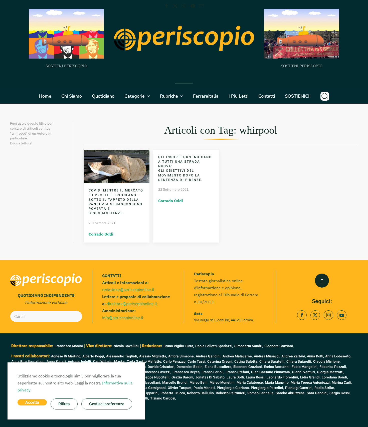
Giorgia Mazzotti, (330, 372)
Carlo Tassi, (197, 361)
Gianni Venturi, (304, 372)
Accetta (32, 402)
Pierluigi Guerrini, (299, 387)
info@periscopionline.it (122, 317)
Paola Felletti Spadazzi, (214, 346)
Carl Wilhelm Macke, (109, 361)
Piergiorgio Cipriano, (233, 387)
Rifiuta (64, 404)
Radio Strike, (324, 387)
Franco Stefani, (238, 372)
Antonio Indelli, (80, 361)
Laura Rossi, (255, 377)
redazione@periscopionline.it (128, 289)
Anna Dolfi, (315, 356)
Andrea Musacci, (267, 356)
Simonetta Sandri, (248, 346)
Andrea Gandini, (208, 356)
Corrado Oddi (101, 234)
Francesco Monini (69, 346)
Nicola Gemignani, (151, 387)
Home (45, 96)
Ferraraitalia (206, 96)
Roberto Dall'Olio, (201, 393)
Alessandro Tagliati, (122, 356)
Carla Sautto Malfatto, (144, 361)
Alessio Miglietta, (153, 356)
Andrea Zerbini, (293, 356)
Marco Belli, (199, 382)
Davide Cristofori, (161, 366)
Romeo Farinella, (260, 393)
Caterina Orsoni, (220, 361)
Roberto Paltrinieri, (231, 393)
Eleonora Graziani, (279, 346)
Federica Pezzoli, (333, 366)
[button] (324, 96)
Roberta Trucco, (173, 393)
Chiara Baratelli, (272, 361)
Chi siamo (71, 96)
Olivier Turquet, (180, 387)
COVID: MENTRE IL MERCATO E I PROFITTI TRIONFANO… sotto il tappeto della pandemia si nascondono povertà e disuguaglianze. (116, 202)
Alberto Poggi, (93, 356)
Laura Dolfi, (236, 377)
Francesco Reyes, (186, 372)
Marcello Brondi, (175, 382)
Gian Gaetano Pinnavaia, (271, 372)
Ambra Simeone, (181, 356)
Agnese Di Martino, (66, 356)
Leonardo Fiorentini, (283, 377)
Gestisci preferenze (106, 404)
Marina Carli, (342, 382)
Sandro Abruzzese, (290, 393)
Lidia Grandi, (310, 377)
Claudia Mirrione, (326, 361)
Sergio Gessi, (339, 393)
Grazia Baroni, (182, 377)
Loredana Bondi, (335, 377)
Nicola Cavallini (126, 346)
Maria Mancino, (277, 382)
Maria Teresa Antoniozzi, (310, 382)
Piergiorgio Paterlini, (267, 387)
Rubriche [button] (169, 96)
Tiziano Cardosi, (163, 398)
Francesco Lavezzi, (156, 372)
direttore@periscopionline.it (132, 303)
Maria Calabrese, (250, 382)
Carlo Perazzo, (174, 361)
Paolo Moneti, (205, 387)
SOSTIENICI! (297, 96)
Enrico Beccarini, (277, 366)
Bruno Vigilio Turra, (178, 346)
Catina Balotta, (246, 361)
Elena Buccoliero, (218, 366)
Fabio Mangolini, (305, 366)
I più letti (238, 96)
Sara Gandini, (317, 393)
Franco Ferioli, (213, 372)
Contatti (266, 96)
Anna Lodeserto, (338, 356)
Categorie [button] (134, 96)
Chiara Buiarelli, (299, 361)
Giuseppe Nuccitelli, (154, 377)
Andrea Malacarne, (238, 356)
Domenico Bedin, (189, 366)
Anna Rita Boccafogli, (28, 361)
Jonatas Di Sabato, (210, 377)
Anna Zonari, (57, 361)
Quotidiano (103, 96)
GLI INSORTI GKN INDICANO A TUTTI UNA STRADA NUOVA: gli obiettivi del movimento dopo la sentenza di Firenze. (185, 168)
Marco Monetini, (222, 382)
